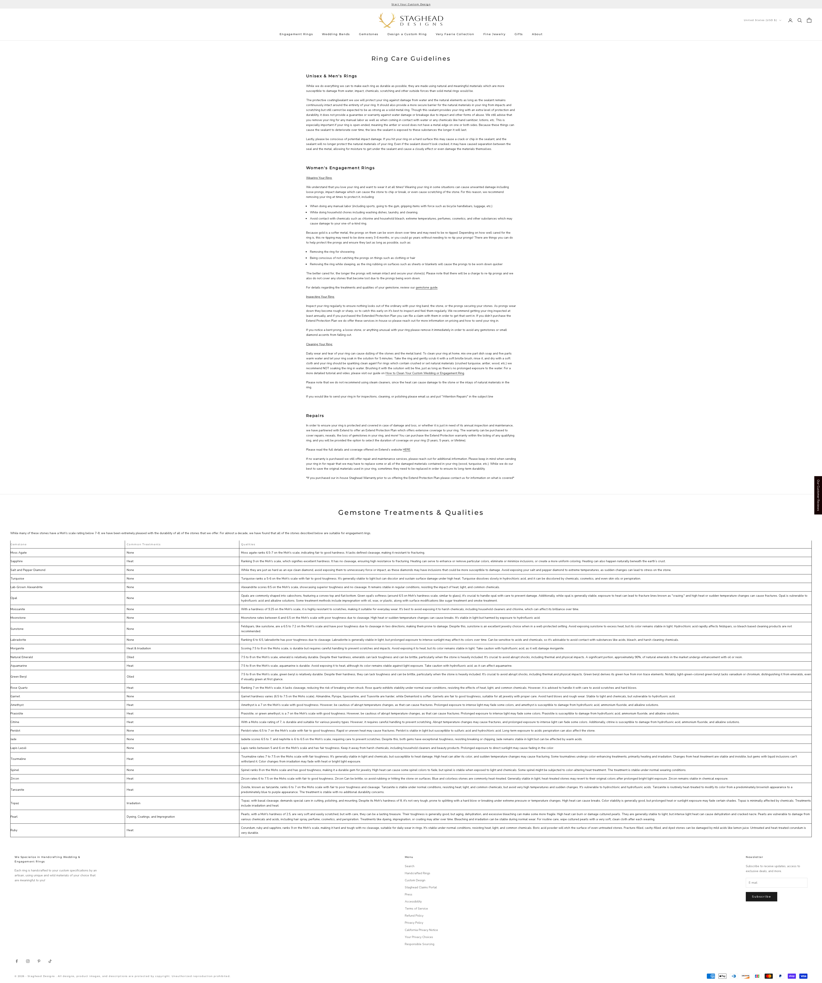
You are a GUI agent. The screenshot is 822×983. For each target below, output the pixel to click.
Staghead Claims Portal (421, 887)
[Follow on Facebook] (17, 961)
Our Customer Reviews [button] (818, 495)
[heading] (411, 20)
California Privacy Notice (421, 930)
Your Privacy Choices (419, 937)
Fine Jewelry (494, 34)
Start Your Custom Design (411, 4)
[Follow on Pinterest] (39, 961)
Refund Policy (414, 916)
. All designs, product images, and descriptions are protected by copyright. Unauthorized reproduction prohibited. (143, 976)
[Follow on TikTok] (50, 961)
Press (408, 894)
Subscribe (761, 896)
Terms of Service (416, 909)
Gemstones (368, 34)
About (537, 34)
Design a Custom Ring (407, 34)
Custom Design (415, 880)
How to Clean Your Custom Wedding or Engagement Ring (425, 373)
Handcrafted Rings (417, 873)
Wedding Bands (336, 34)
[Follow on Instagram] (28, 961)
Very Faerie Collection (455, 34)
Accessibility (413, 901)
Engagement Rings (296, 34)
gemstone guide (427, 287)
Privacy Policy (414, 923)
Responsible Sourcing (419, 944)
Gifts (519, 34)
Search (409, 866)
